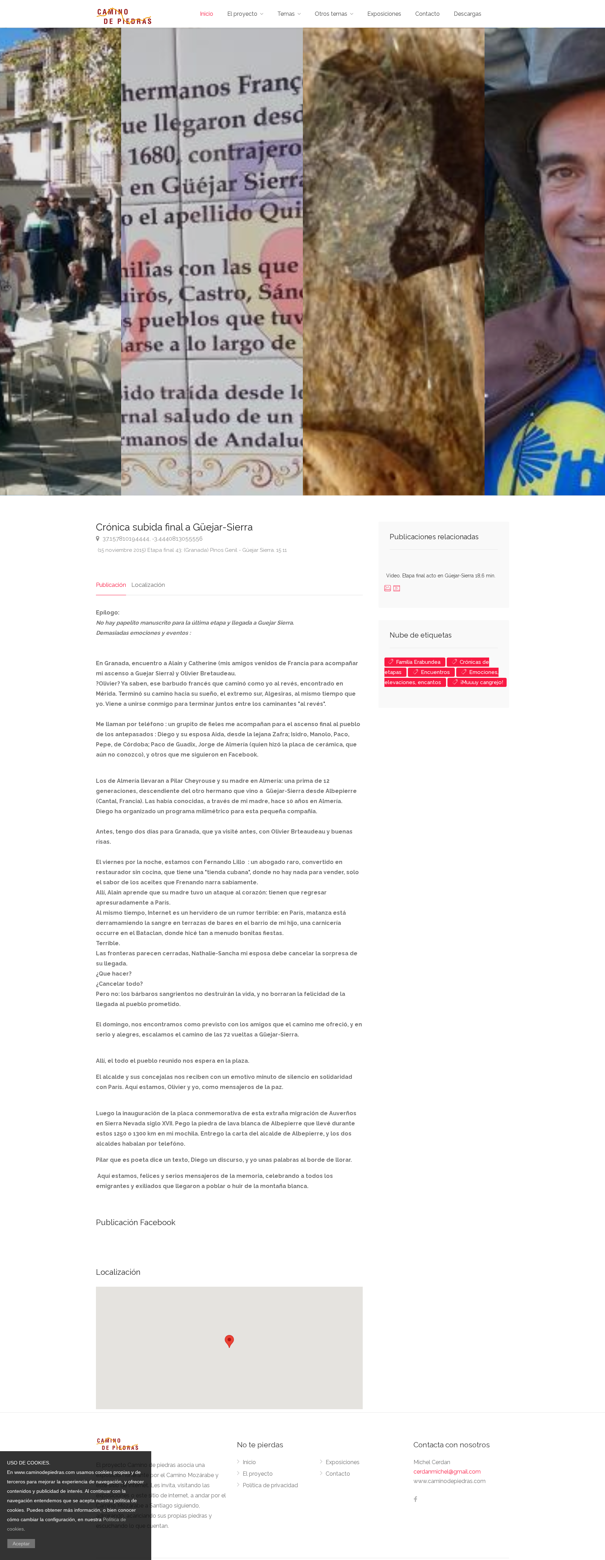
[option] (394, 262)
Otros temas (331, 13)
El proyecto (242, 13)
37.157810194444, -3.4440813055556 (152, 538)
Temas (286, 13)
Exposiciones (384, 13)
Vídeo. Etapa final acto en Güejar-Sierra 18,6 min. (440, 575)
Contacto (427, 13)
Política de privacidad (270, 1485)
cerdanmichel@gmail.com (447, 1471)
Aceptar (21, 1543)
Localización (148, 584)
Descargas (467, 13)
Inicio (206, 13)
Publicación (111, 584)
